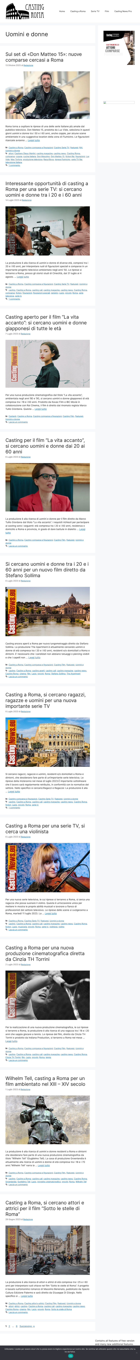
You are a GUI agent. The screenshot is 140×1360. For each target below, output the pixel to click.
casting (12, 290)
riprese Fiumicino (62, 159)
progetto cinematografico (49, 1181)
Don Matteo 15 (57, 156)
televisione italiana (13, 162)
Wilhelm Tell (81, 1181)
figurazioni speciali (41, 293)
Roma (75, 293)
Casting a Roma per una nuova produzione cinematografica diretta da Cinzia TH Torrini (45, 953)
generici (54, 293)
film (28, 673)
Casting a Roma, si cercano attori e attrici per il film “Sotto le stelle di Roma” (44, 1208)
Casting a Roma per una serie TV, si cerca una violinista (45, 828)
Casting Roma (73, 153)
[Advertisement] (121, 83)
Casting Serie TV (61, 147)
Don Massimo (43, 156)
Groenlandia (10, 1181)
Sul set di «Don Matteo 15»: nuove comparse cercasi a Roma (43, 57)
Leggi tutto (34, 140)
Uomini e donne (12, 150)
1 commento (14, 165)
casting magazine (45, 153)
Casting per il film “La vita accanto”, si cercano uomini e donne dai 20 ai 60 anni (45, 445)
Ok (70, 1356)
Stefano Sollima (58, 673)
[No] (136, 1352)
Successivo (27, 1326)
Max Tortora (16, 159)
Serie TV (95, 11)
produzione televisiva (32, 159)
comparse (10, 156)
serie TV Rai (76, 159)
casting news (60, 153)
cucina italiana (29, 156)
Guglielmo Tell (24, 1181)
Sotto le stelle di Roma (61, 1309)
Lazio (61, 293)
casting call (37, 290)
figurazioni (80, 156)
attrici (17, 1306)
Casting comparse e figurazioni (38, 147)
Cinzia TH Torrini (13, 1057)
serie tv (18, 296)
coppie (19, 156)
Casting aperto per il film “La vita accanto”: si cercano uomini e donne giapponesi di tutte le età (46, 322)
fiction (18, 293)
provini (68, 293)
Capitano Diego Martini (24, 153)
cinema (23, 673)
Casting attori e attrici (34, 1303)
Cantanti (12, 416)
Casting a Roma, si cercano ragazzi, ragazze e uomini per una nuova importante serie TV (45, 700)
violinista (53, 926)
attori (11, 153)
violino (61, 926)
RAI (80, 147)
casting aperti (38, 670)
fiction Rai (69, 156)
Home (62, 11)
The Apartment (73, 673)
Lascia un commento (18, 422)
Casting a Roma (77, 11)
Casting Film (68, 416)
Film (107, 11)
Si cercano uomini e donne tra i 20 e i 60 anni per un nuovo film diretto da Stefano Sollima (47, 569)
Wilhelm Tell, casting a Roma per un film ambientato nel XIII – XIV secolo (45, 1081)
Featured (74, 147)
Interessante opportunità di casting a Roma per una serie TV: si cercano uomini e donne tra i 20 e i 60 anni (46, 189)
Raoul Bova (48, 159)
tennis (48, 1057)
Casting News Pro (123, 11)
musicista (22, 926)
